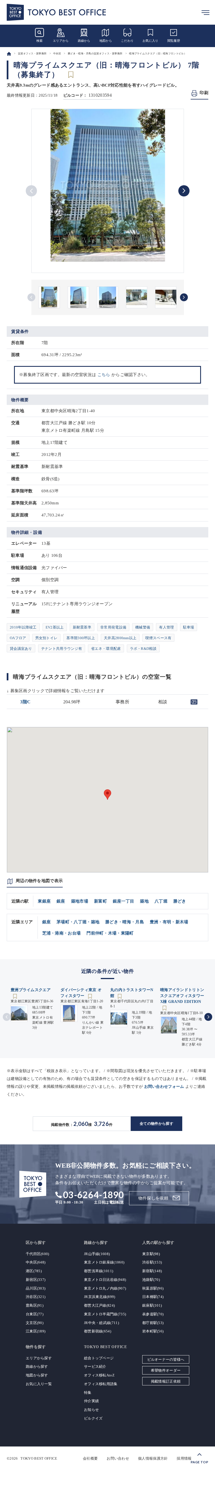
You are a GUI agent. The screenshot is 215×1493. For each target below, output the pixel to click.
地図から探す (37, 1375)
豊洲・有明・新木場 (169, 922)
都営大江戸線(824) (99, 1305)
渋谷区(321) (35, 1297)
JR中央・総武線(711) (101, 1323)
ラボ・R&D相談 (143, 648)
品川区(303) (35, 1288)
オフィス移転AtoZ (99, 1375)
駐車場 (188, 627)
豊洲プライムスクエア (31, 990)
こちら (103, 374)
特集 (88, 1392)
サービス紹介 (95, 1366)
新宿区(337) (35, 1280)
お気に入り (150, 40)
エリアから (61, 40)
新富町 (100, 901)
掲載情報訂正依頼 (166, 1381)
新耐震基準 (82, 627)
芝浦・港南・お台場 (61, 933)
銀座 (61, 901)
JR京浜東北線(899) (99, 1297)
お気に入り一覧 (39, 1384)
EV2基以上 (55, 627)
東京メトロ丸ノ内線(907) (105, 1288)
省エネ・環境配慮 (106, 648)
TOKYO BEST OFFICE (38, 1458)
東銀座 (44, 901)
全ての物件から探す (156, 1123)
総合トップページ (99, 1358)
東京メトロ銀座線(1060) (104, 1262)
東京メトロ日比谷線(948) (105, 1280)
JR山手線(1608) (97, 1254)
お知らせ (91, 1410)
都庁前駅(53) (152, 1323)
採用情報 (184, 1458)
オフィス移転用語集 (101, 1384)
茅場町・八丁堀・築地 (78, 922)
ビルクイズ (93, 1418)
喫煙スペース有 (158, 638)
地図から (105, 40)
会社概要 (90, 1458)
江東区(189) (35, 1331)
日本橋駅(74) (152, 1297)
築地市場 (79, 901)
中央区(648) (35, 1262)
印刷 (204, 93)
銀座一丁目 (123, 901)
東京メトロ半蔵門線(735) (105, 1314)
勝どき (179, 901)
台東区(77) (34, 1314)
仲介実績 (91, 1401)
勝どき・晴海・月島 (124, 922)
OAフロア (18, 638)
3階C (25, 701)
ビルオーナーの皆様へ (165, 1359)
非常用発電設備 (113, 627)
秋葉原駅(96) (152, 1288)
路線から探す (37, 1366)
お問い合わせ (118, 1458)
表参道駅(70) (152, 1314)
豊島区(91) (34, 1305)
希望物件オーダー (166, 1370)
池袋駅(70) (151, 1280)
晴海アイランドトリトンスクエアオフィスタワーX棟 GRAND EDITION (182, 996)
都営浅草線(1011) (98, 1271)
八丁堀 (161, 901)
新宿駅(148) (152, 1271)
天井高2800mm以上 (120, 638)
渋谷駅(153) (152, 1262)
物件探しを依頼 (153, 1198)
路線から (84, 40)
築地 (144, 901)
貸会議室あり (21, 648)
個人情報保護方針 (153, 1458)
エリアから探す (39, 1358)
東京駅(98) (151, 1254)
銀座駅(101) (152, 1305)
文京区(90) (34, 1323)
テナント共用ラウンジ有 (61, 648)
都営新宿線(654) (97, 1331)
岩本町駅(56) (152, 1331)
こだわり (127, 40)
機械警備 (142, 627)
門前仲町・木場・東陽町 (110, 933)
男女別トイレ (46, 638)
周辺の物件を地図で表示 (39, 880)
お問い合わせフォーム (164, 1086)
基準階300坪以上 (80, 638)
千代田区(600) (37, 1254)
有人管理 (166, 627)
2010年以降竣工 (23, 627)
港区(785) (34, 1271)
